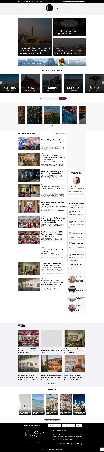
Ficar (70, 326)
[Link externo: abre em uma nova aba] (52, 62)
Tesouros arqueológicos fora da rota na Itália (65, 412)
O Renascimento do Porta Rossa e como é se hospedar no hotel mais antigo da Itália (53, 220)
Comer (58, 326)
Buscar (83, 1)
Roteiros (83, 326)
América (29, 442)
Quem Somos (34, 1)
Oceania (45, 442)
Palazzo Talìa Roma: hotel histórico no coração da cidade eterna (52, 189)
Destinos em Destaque (52, 71)
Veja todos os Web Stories (52, 420)
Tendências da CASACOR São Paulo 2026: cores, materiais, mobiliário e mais (52, 234)
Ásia (35, 442)
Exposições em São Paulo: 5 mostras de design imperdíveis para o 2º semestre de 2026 (52, 283)
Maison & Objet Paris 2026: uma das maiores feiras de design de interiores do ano (53, 142)
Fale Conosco (40, 1)
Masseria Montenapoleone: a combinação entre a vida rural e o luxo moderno (53, 157)
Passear (76, 326)
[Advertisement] (76, 151)
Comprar (64, 326)
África (23, 442)
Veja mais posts (52, 383)
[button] (50, 125)
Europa (39, 442)
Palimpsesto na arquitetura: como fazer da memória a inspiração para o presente (51, 265)
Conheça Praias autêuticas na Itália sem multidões (38, 412)
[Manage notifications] (101, 449)
